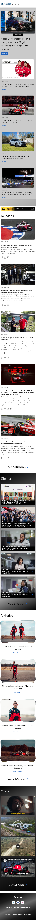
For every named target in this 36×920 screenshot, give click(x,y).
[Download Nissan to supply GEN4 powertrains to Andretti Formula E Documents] (5, 358)
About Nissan (8, 914)
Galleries (7, 615)
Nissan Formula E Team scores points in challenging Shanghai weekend (15, 442)
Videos (5, 791)
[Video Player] (18, 805)
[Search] (31, 4)
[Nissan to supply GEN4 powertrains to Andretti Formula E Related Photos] (8, 358)
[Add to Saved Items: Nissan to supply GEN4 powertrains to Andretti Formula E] (2, 358)
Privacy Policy (27, 914)
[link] (18, 631)
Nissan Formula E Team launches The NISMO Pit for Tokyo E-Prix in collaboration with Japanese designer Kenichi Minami (17, 392)
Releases (7, 216)
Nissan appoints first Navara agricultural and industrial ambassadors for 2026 (16, 291)
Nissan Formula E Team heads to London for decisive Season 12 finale (16, 246)
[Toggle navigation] (33, 4)
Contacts (15, 914)
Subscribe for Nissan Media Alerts (17, 907)
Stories (6, 478)
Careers (20, 914)
